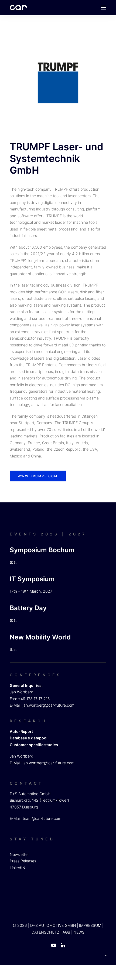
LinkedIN (17, 867)
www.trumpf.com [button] (38, 476)
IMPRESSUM (90, 925)
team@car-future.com (42, 818)
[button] (103, 7)
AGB (66, 932)
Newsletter (19, 854)
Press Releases (23, 861)
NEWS (78, 932)
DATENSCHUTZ (45, 932)
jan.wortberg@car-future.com (48, 705)
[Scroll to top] (106, 954)
